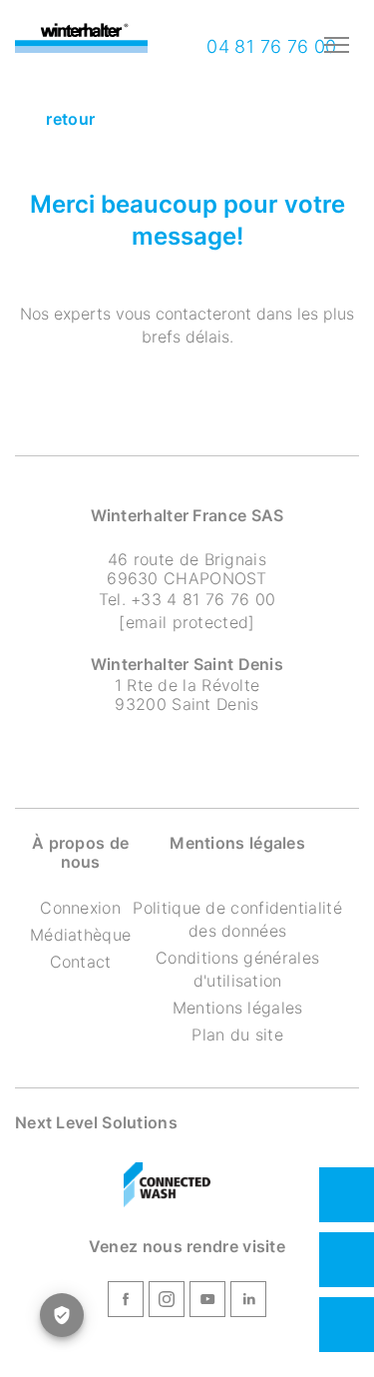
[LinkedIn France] (248, 1302)
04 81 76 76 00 (269, 46)
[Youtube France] (207, 1302)
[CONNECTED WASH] (167, 1185)
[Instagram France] (167, 1302)
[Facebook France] (126, 1302)
